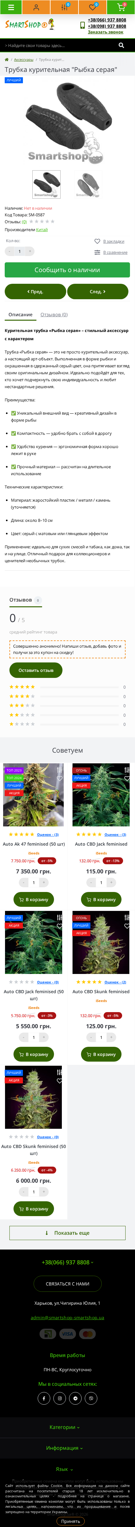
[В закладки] (59, 778)
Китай (42, 229)
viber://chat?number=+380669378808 (91, 1398)
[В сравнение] (59, 770)
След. (96, 291)
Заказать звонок (105, 31)
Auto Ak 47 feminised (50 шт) (34, 844)
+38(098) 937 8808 (107, 26)
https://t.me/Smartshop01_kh (75, 1398)
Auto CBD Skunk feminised (101, 991)
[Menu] (11, 7)
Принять (70, 1521)
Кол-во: (13, 240)
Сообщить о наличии (67, 269)
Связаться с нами (67, 1284)
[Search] (121, 45)
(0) (24, 221)
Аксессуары (23, 59)
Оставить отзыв (36, 670)
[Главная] (6, 59)
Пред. (36, 291)
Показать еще (71, 1232)
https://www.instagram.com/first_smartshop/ (59, 1398)
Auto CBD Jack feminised (101, 844)
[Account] (36, 7)
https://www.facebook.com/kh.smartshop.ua (44, 1398)
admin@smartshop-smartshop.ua (67, 1317)
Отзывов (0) (54, 314)
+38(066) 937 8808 (107, 20)
